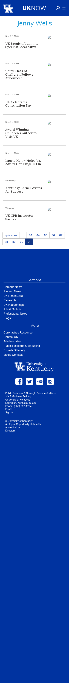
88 (6, 242)
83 (30, 235)
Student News (12, 291)
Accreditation (12, 427)
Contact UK (11, 337)
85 (45, 235)
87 (60, 235)
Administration (13, 341)
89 (14, 242)
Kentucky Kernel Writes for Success (23, 190)
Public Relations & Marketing (22, 346)
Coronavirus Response (18, 332)
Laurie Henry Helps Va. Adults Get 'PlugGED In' (23, 162)
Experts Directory (14, 350)
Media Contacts (13, 355)
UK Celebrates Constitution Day (18, 104)
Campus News (13, 287)
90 (21, 242)
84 (38, 235)
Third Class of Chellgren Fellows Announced (19, 74)
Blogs (7, 318)
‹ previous (11, 235)
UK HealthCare (13, 296)
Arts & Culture (12, 309)
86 (53, 235)
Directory (10, 430)
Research (10, 300)
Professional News (15, 313)
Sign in (9, 412)
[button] (64, 8)
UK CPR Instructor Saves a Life (19, 217)
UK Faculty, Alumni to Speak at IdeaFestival (22, 45)
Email (8, 409)
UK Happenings (14, 305)
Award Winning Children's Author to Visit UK (21, 133)
